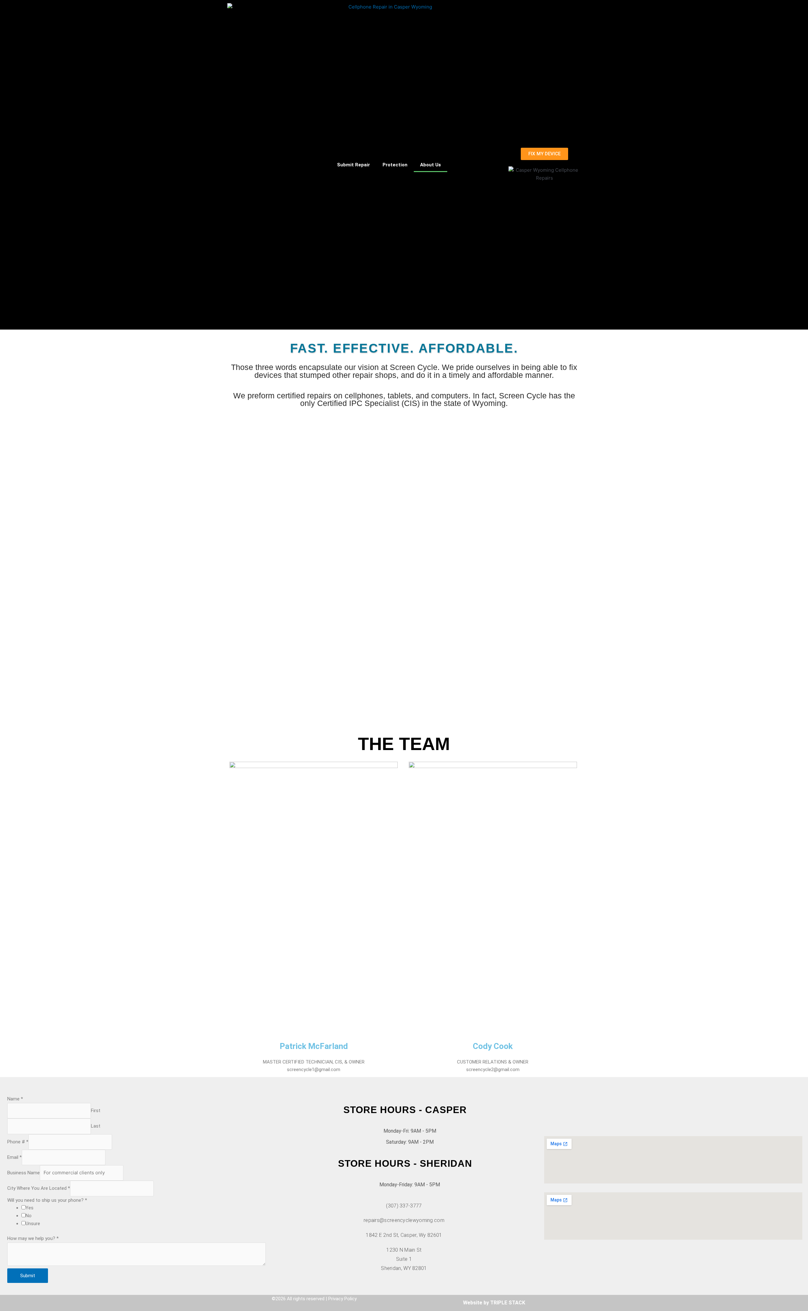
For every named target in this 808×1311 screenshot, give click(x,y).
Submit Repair (353, 165)
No (29, 1216)
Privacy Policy (342, 1299)
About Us (430, 165)
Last (95, 1126)
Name (15, 1099)
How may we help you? (33, 1238)
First (95, 1110)
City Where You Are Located (38, 1188)
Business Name (23, 1173)
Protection (395, 165)
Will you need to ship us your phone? (47, 1200)
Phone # (17, 1142)
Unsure (33, 1223)
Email (14, 1157)
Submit (27, 1275)
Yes (29, 1208)
